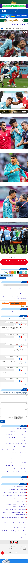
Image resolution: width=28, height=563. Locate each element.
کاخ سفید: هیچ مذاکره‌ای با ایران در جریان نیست (17, 431)
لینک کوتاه (24, 275)
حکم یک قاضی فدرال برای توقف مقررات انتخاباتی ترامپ (16, 453)
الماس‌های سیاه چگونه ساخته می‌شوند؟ (19, 468)
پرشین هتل (24, 479)
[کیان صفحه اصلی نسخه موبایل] (14, 561)
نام (26, 395)
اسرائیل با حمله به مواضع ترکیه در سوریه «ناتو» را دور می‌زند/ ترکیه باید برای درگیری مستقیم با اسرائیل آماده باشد (14, 531)
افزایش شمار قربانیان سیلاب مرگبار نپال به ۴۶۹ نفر (16, 438)
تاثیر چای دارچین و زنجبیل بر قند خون (19, 498)
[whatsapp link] (22, 260)
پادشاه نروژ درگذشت (22, 441)
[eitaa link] (6, 260)
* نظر (26, 407)
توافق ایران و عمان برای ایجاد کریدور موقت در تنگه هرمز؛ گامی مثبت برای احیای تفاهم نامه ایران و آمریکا (15, 505)
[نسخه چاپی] (26, 272)
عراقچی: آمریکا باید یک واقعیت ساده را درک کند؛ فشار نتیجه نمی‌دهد (13, 444)
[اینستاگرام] (10, 272)
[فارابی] (14, 20)
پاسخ (7, 324)
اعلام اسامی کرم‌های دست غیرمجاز (20, 447)
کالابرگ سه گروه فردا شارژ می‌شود (20, 538)
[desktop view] (5, 11)
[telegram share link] (20, 272)
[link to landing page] (14, 11)
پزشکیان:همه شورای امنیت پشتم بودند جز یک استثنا (16, 509)
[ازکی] (14, 16)
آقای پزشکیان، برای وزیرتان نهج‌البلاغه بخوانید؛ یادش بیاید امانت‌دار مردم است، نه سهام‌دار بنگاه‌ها (14, 513)
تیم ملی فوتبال (8, 285)
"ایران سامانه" (11, 552)
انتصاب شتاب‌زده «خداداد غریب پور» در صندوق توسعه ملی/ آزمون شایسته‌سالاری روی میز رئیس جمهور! (14, 297)
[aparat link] (12, 263)
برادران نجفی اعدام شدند (21, 501)
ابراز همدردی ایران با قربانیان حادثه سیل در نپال (17, 428)
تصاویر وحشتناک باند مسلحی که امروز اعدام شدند (16, 489)
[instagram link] (9, 260)
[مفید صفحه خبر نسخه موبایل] (14, 6)
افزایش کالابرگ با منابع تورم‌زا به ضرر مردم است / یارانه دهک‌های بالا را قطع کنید (14, 472)
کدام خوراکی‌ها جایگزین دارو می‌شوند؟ (19, 527)
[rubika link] (25, 260)
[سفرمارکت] (14, 303)
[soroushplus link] (12, 260)
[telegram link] (19, 260)
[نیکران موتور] (14, 112)
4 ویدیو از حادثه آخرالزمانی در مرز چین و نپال (17, 486)
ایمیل (26, 401)
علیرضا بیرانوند (24, 285)
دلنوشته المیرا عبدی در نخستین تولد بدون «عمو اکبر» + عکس (14, 492)
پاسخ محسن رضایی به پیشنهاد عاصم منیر (18, 535)
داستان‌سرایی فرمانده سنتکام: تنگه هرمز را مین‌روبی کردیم (15, 465)
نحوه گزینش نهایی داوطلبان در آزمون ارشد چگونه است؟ (16, 434)
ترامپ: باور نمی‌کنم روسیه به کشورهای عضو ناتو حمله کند (15, 456)
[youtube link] (15, 263)
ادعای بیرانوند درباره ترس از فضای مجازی (18, 312)
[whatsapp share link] (15, 272)
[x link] (3, 260)
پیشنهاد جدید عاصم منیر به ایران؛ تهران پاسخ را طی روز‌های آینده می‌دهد (14, 518)
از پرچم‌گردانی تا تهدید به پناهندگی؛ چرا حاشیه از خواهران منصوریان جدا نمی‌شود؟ (16, 523)
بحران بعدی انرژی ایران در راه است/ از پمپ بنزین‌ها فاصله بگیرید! (14, 495)
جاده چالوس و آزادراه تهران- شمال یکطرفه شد (17, 459)
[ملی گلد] (14, 2)
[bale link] (15, 260)
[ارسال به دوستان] (23, 272)
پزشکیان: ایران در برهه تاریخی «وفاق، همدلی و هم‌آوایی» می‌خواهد (13, 450)
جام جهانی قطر (16, 285)
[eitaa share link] (12, 272)
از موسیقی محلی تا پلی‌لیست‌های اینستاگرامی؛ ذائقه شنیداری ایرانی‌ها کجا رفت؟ (15, 293)
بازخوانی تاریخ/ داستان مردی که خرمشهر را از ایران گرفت (15, 289)
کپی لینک (3, 278)
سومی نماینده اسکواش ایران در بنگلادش (18, 462)
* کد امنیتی (25, 417)
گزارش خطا (25, 306)
